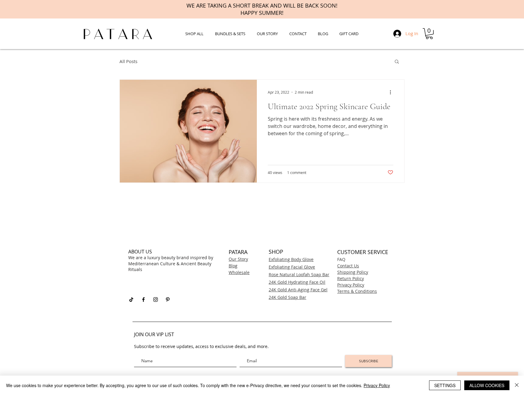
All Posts (128, 61)
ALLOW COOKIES (486, 385)
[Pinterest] (168, 299)
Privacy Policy (377, 385)
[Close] (516, 385)
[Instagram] (156, 299)
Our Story (238, 259)
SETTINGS (444, 385)
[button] (429, 33)
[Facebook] (143, 299)
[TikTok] (131, 299)
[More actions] (392, 92)
